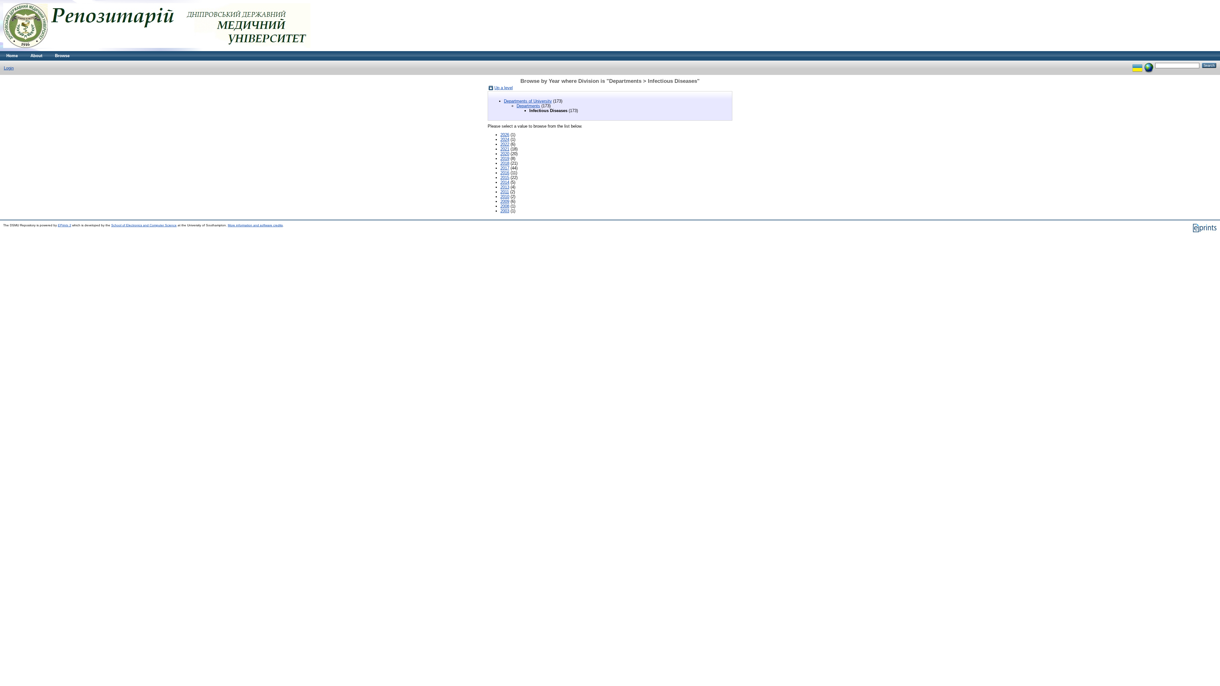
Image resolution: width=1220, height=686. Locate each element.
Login (9, 68)
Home (12, 55)
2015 (504, 177)
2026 (504, 134)
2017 (504, 168)
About (36, 55)
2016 (504, 172)
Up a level (503, 87)
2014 (504, 182)
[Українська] (1137, 65)
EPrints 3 (64, 225)
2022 (504, 144)
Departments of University (528, 101)
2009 (504, 201)
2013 (504, 187)
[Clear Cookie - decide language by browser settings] (1149, 65)
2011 (504, 192)
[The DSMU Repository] (157, 49)
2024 (504, 139)
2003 (504, 211)
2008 (504, 206)
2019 (504, 158)
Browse (62, 55)
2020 (504, 153)
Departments (528, 105)
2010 (504, 196)
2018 (504, 163)
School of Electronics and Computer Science (144, 225)
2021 (504, 149)
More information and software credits (255, 225)
